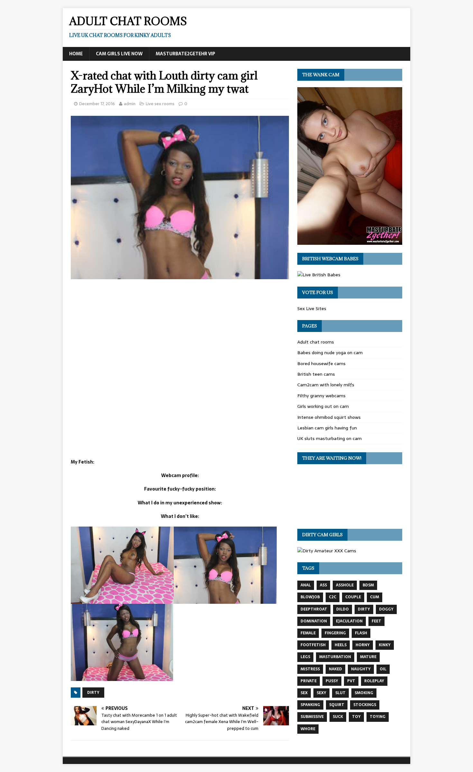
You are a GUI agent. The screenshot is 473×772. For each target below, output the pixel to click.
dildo (342, 609)
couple (353, 597)
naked (335, 669)
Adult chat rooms (315, 341)
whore (308, 729)
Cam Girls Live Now (119, 53)
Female (308, 633)
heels (341, 645)
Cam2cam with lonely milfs (325, 384)
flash (361, 633)
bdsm (368, 585)
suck (338, 716)
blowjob (310, 597)
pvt (351, 681)
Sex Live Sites (311, 308)
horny (363, 645)
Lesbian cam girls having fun (327, 427)
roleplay (374, 681)
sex (304, 693)
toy (356, 716)
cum (374, 597)
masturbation (335, 657)
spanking (310, 705)
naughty (361, 669)
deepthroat (314, 609)
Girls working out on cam (323, 406)
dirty (93, 692)
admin (129, 103)
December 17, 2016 (97, 103)
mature (368, 657)
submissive (312, 716)
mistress (310, 669)
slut (340, 693)
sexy (321, 693)
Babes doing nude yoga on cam (330, 352)
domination (314, 621)
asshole (345, 585)
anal (306, 585)
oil (383, 669)
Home (76, 53)
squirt (336, 705)
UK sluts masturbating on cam (329, 438)
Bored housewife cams (321, 363)
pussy (332, 681)
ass (323, 585)
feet (376, 621)
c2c (332, 597)
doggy (386, 609)
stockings (364, 705)
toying (377, 716)
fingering (335, 633)
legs (305, 657)
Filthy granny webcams (321, 395)
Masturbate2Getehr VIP (185, 53)
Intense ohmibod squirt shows (329, 417)
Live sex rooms (160, 103)
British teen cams (316, 374)
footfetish (313, 645)
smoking (364, 693)
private (309, 681)
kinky (385, 645)
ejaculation (349, 621)
